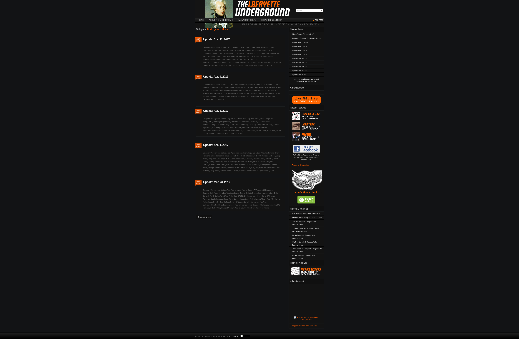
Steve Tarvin (245, 168)
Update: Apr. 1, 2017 (215, 145)
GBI (247, 53)
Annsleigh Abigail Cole (248, 153)
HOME (201, 20)
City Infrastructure (249, 156)
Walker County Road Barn (240, 96)
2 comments (219, 99)
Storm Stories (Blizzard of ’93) (303, 34)
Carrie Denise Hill (217, 156)
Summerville (269, 93)
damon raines (268, 193)
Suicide (261, 93)
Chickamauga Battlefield (259, 47)
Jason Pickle (249, 199)
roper (256, 128)
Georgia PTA (229, 125)
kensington (234, 90)
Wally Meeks (214, 171)
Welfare (240, 65)
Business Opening (255, 85)
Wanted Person (231, 65)
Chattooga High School (221, 122)
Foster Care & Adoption (226, 53)
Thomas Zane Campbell (230, 62)
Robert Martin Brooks (234, 59)
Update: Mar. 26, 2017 (216, 182)
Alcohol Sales (247, 190)
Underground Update (218, 47)
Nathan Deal (243, 165)
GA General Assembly (236, 159)
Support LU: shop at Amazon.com (304, 326)
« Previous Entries (204, 217)
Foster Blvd (233, 196)
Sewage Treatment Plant (217, 168)
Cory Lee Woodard (226, 193)
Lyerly (241, 90)
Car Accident (267, 85)
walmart (223, 171)
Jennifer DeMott (233, 56)
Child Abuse (214, 193)
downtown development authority (249, 50)
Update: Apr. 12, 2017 (216, 39)
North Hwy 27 (258, 90)
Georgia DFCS (254, 53)
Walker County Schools (243, 208)
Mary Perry (248, 90)
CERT (210, 122)
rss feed (319, 20)
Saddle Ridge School (217, 93)
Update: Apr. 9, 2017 (215, 76)
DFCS (258, 156)
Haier (251, 125)
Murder (256, 56)
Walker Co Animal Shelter (220, 96)
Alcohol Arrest (236, 190)
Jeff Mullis (268, 159)
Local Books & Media (271, 20)
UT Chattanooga (249, 131)
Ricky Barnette (254, 165)
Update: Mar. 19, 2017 (300, 63)
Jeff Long (208, 90)
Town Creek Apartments (248, 62)
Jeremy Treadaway (216, 162)
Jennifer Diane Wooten (221, 90)
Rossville (238, 205)
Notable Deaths (248, 128)
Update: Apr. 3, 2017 (215, 110)
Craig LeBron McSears (254, 193)
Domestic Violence (229, 50)
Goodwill (214, 199)
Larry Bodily (248, 202)
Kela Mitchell (271, 199)
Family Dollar (214, 196)
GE (208, 125)
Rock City (245, 59)
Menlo (223, 165)
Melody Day (258, 202)
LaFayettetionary (247, 20)
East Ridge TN (222, 159)
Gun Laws (248, 159)
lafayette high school (257, 162)
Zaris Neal (210, 99)
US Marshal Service (265, 62)
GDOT (274, 87)
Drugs (264, 50)
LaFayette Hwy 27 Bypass (233, 202)
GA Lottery (254, 87)
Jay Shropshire (259, 125)
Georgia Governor (217, 125)
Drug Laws (212, 159)
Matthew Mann (214, 165)
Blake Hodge (265, 119)
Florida (214, 53)
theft (219, 62)
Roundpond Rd (266, 165)
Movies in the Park (246, 56)
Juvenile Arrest (243, 162)
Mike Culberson (235, 128)
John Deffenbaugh (230, 162)
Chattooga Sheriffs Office (240, 47)
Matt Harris (225, 128)
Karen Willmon (260, 199)
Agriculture (235, 153)
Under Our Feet (316, 218)
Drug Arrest (239, 87)
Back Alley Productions (239, 85)
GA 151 (247, 87)
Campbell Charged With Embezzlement (306, 38)
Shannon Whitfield (243, 93)
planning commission (217, 59)
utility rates (259, 168)
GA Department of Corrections (255, 196)
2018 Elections (236, 119)
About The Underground (221, 20)
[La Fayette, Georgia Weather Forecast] (306, 320)
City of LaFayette (232, 336)
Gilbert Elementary (241, 125)
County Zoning (215, 50)
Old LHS (267, 90)
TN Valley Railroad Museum (232, 131)
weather (256, 208)
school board (231, 93)
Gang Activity (240, 53)
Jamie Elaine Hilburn (236, 199)
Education (253, 122)
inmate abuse (223, 199)
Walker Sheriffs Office (217, 65)
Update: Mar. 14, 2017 (300, 67)
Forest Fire (224, 196)
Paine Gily (263, 56)
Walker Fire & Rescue (259, 96)
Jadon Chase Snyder (218, 56)
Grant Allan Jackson (268, 53)
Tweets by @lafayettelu (300, 165)
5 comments (264, 208)
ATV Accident (257, 190)
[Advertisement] (306, 298)
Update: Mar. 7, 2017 (299, 75)
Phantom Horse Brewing (220, 205)
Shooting (213, 62)
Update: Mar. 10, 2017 (300, 71)
